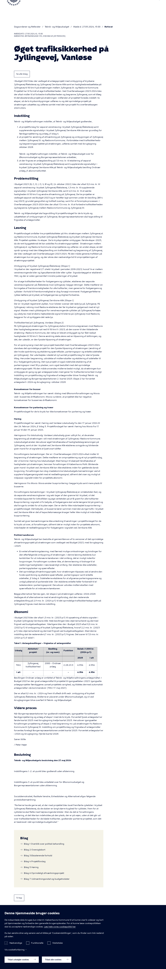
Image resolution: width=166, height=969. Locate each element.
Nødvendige (15, 943)
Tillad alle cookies (53, 959)
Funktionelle (37, 943)
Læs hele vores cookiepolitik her (60, 926)
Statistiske (57, 943)
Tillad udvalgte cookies (18, 959)
